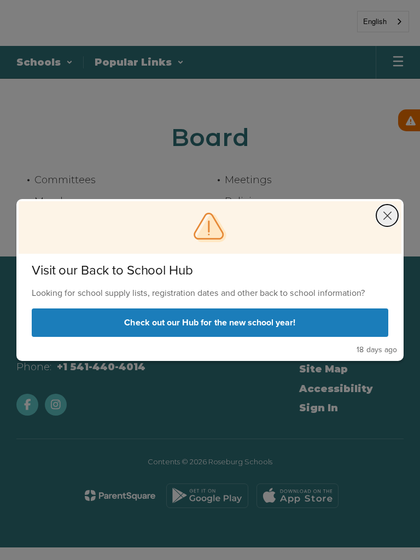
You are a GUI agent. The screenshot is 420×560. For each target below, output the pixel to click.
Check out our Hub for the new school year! (209, 322)
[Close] (387, 215)
